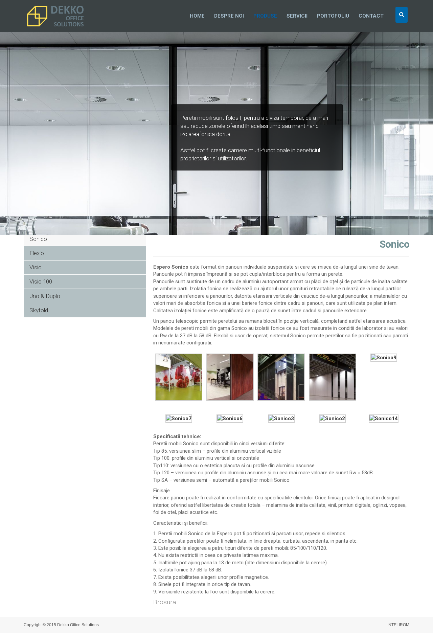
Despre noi (229, 16)
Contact (371, 16)
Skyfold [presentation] (38, 310)
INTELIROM (398, 625)
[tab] (85, 239)
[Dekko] (56, 16)
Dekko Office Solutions (78, 625)
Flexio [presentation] (36, 253)
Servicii (297, 16)
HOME (197, 16)
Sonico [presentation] (38, 238)
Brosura (164, 602)
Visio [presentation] (35, 267)
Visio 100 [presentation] (40, 281)
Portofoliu (333, 16)
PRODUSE (265, 16)
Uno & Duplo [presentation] (44, 296)
